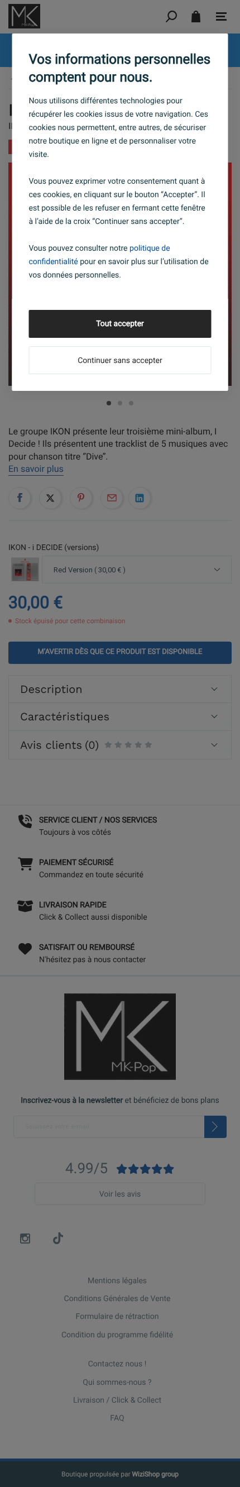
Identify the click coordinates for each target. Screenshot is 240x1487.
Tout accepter (120, 323)
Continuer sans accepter (120, 360)
